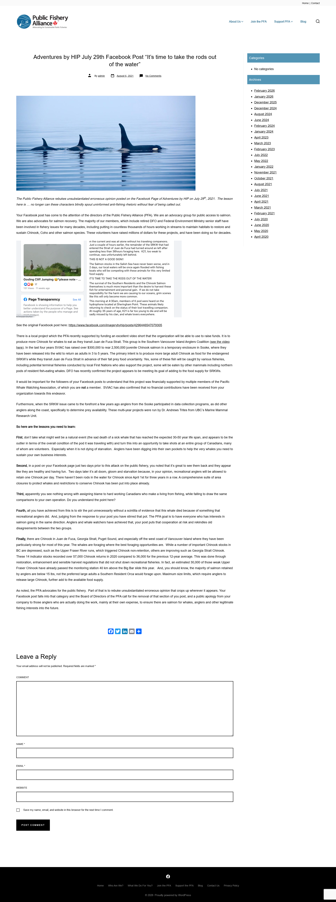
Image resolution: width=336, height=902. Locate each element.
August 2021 (263, 184)
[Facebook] (110, 632)
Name (20, 744)
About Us (235, 21)
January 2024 (263, 131)
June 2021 (261, 196)
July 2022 (261, 155)
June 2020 (261, 225)
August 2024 (263, 114)
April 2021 (261, 201)
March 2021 (262, 207)
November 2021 (265, 172)
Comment (22, 677)
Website (21, 787)
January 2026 (263, 96)
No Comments (153, 75)
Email (20, 765)
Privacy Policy (231, 885)
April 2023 (261, 137)
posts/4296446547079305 (144, 325)
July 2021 (261, 190)
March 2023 (262, 143)
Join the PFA (259, 21)
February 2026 (264, 90)
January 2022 (263, 166)
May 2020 (261, 231)
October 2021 (263, 178)
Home (305, 3)
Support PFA (282, 21)
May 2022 (261, 161)
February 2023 (264, 149)
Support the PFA (184, 885)
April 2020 (261, 237)
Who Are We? (115, 885)
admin (101, 75)
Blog (303, 21)
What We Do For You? (140, 885)
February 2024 (264, 126)
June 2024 (261, 120)
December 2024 (265, 108)
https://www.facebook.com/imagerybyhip (97, 325)
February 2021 (264, 213)
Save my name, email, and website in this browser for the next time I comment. (68, 809)
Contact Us (213, 885)
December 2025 (265, 102)
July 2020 (261, 219)
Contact (315, 3)
